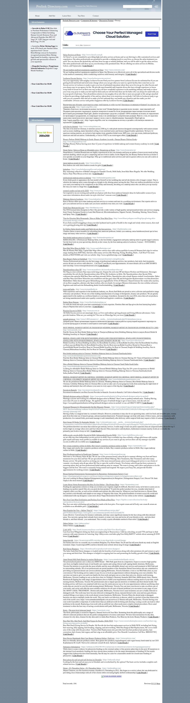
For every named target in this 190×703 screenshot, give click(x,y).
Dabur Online (68, 523)
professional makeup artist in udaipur (77, 178)
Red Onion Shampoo (71, 549)
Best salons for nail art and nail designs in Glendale (82, 660)
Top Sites (81, 16)
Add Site (52, 16)
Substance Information (71, 647)
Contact (96, 16)
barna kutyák (68, 540)
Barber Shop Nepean (71, 302)
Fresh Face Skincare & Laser (73, 208)
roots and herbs (69, 289)
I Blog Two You (137, 699)
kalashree (66, 169)
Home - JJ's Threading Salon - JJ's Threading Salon (82, 668)
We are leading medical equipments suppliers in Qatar (83, 70)
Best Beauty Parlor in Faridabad (75, 259)
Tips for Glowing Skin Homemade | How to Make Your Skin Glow (88, 218)
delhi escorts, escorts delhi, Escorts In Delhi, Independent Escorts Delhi (89, 435)
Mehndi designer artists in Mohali (76, 396)
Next (158, 683)
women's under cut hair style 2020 (76, 191)
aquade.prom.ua (69, 319)
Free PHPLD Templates (122, 699)
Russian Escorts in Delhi (72, 311)
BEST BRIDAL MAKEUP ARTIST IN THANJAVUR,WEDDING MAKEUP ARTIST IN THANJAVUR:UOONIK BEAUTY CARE (110, 328)
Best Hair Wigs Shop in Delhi (74, 248)
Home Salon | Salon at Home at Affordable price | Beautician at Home (89, 150)
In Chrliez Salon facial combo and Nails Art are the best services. (87, 229)
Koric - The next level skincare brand (77, 610)
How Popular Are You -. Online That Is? (78, 510)
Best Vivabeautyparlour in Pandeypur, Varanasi (80, 454)
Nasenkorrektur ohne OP (72, 270)
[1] (152, 683)
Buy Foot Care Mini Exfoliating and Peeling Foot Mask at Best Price (89, 500)
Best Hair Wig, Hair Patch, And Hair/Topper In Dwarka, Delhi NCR (88, 621)
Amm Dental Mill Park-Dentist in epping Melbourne (83, 559)
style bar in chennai (70, 126)
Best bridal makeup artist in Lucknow (77, 237)
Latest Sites (66, 16)
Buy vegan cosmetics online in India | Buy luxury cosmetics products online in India (95, 446)
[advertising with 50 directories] (111, 676)
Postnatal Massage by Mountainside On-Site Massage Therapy (86, 407)
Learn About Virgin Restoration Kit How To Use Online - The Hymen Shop (91, 484)
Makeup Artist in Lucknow (73, 199)
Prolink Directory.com (51, 6)
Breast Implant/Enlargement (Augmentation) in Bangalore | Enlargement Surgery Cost (95, 474)
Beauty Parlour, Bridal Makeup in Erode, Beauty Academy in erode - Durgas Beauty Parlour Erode (100, 139)
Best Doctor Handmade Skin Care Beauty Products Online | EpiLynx (88, 638)
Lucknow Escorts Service (72, 78)
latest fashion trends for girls (73, 163)
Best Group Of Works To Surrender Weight (79, 422)
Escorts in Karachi (70, 390)
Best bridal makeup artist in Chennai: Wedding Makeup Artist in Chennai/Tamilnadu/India (97, 353)
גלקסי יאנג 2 (67, 530)
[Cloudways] (111, 40)
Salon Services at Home (72, 55)
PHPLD (101, 699)
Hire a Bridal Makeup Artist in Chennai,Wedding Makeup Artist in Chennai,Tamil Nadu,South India (100, 364)
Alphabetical (86, 45)
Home (37, 16)
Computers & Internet (89, 20)
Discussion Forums (106, 20)
